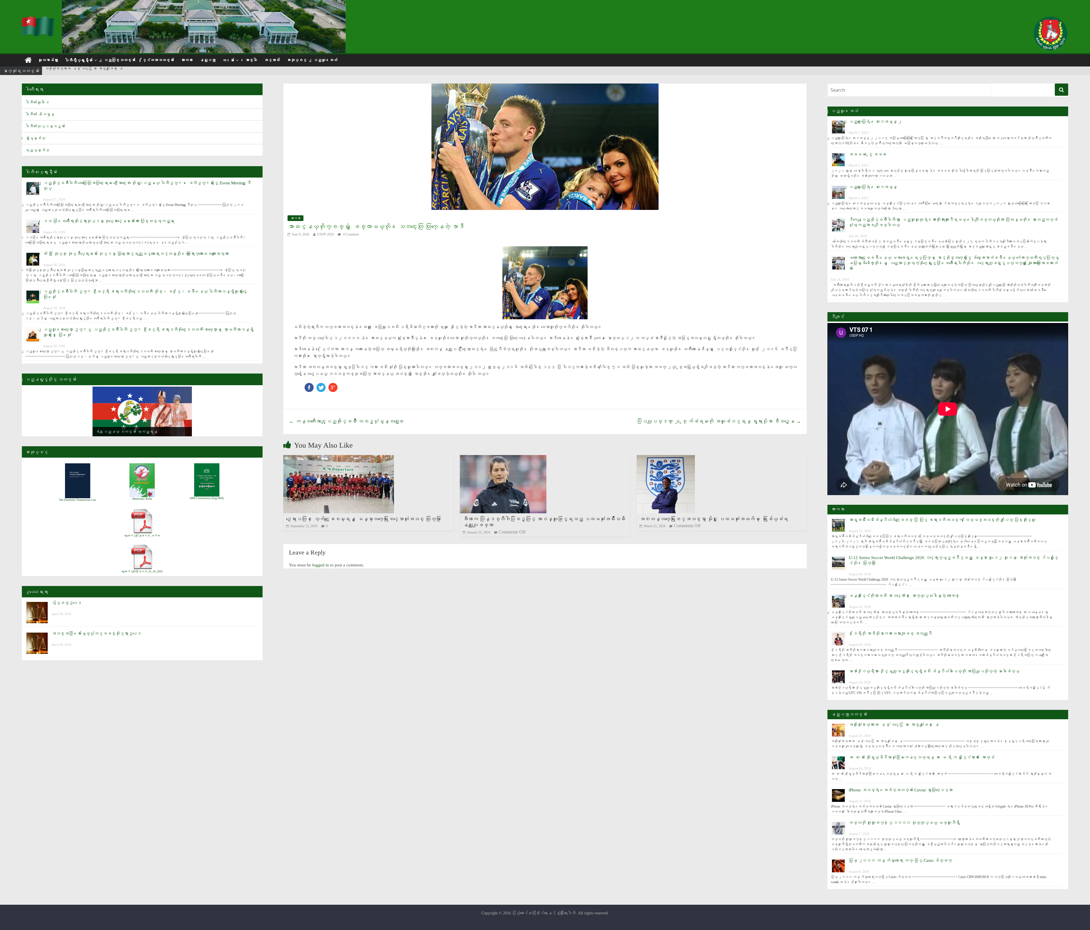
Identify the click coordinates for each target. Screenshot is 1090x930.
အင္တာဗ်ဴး (272, 60)
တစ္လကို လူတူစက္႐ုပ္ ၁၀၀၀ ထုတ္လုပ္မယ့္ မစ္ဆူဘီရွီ (904, 822)
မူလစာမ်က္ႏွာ (48, 60)
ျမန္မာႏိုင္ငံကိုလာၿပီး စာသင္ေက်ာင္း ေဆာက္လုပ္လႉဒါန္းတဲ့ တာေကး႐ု (904, 595)
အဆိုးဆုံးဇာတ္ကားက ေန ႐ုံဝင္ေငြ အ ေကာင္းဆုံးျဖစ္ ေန (894, 724)
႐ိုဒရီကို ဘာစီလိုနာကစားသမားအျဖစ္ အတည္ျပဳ (890, 633)
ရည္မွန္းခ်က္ (37, 150)
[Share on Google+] (333, 385)
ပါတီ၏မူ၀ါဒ (37, 102)
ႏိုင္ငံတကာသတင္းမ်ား (158, 60)
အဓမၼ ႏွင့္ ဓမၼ (867, 154)
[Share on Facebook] (309, 385)
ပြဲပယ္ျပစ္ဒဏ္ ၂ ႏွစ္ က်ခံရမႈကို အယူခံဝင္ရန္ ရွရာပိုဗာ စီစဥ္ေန (719, 421)
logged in (320, 565)
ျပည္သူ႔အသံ (325, 60)
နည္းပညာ (207, 60)
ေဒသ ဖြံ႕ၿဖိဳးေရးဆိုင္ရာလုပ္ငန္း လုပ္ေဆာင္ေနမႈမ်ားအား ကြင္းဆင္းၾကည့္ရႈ (108, 221)
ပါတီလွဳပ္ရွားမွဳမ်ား (79, 60)
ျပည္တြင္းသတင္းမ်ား (119, 60)
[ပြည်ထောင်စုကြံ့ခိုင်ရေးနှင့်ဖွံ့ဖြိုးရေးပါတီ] (38, 20)
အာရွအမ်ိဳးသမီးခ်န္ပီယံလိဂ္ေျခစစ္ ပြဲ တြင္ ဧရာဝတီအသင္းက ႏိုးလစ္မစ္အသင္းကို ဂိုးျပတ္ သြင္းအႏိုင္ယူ (942, 520)
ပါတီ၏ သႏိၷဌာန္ (39, 114)
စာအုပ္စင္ (297, 60)
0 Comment (350, 234)
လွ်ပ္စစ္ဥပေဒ (66, 602)
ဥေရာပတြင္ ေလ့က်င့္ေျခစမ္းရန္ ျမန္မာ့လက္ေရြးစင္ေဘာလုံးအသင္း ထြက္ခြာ (363, 519)
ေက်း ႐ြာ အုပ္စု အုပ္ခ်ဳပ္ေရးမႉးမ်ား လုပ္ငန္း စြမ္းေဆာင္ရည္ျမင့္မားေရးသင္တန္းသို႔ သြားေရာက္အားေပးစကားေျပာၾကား (136, 253)
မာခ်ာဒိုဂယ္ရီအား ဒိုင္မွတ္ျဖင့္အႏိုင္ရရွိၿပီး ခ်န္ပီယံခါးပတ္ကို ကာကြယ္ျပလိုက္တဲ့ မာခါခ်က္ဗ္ (934, 671)
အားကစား (187, 60)
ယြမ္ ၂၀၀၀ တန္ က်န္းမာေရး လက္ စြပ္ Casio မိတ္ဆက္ (900, 860)
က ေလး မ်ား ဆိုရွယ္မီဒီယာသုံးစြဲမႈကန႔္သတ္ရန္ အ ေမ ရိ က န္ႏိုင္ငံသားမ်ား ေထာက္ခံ (921, 757)
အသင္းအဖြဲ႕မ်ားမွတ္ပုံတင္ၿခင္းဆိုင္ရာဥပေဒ (96, 633)
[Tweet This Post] (321, 385)
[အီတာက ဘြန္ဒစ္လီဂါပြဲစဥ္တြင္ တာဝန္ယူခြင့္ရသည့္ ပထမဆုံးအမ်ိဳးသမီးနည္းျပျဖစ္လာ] (503, 458)
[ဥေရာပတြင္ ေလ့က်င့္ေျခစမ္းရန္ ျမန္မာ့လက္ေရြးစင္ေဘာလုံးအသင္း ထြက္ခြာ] (338, 458)
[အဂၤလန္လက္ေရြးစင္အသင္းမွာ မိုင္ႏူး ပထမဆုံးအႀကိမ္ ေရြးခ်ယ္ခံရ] (666, 458)
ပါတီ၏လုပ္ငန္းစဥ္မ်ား (45, 126)
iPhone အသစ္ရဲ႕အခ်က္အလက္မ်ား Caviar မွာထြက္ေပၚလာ (901, 790)
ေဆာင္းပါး (251, 60)
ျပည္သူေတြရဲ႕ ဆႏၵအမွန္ (873, 187)
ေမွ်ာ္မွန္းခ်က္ (35, 138)
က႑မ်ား (228, 60)
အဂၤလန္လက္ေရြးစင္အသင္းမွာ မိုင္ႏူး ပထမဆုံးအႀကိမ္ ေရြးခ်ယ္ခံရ (714, 519)
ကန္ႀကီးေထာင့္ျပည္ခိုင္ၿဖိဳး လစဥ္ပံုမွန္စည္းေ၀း (346, 421)
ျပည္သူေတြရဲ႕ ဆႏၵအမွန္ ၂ (875, 121)
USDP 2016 (325, 234)
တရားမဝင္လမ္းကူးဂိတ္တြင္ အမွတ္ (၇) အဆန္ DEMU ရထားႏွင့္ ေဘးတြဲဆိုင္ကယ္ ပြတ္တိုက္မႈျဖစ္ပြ (121, 71)
